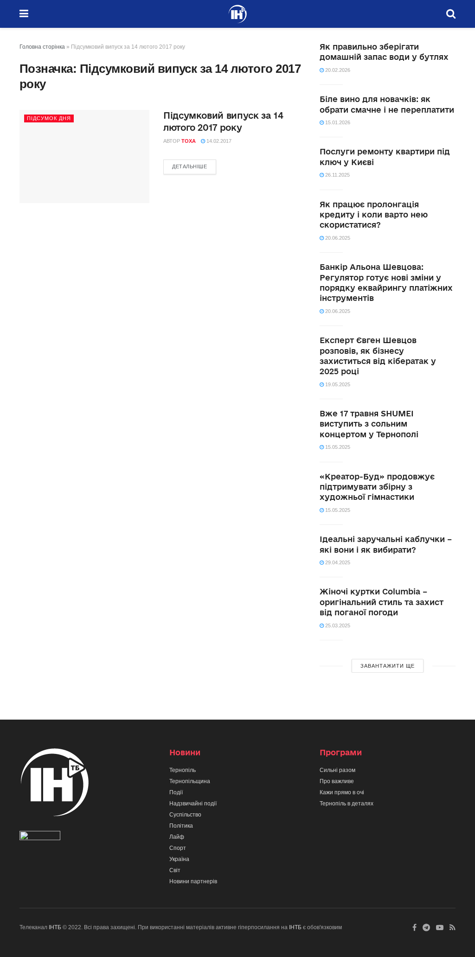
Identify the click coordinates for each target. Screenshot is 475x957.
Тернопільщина (189, 781)
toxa (188, 141)
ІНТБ (55, 927)
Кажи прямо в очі (342, 792)
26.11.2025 (337, 175)
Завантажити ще (387, 666)
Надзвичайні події (193, 803)
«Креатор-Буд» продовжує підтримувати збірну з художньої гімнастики (377, 487)
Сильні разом (337, 770)
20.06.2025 (337, 238)
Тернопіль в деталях (346, 803)
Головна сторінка (42, 47)
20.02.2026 (337, 70)
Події (176, 792)
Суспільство (185, 814)
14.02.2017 (218, 141)
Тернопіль (182, 770)
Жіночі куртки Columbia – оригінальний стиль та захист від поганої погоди (381, 602)
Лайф (176, 837)
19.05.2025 (337, 384)
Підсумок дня (49, 118)
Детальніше (189, 166)
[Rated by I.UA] (39, 837)
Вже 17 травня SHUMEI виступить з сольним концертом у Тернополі (369, 424)
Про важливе (337, 781)
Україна (179, 859)
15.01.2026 (337, 122)
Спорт (177, 848)
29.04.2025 (337, 562)
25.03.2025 (337, 625)
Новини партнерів (193, 881)
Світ (174, 870)
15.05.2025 (337, 447)
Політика (181, 826)
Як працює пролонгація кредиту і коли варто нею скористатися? (374, 215)
